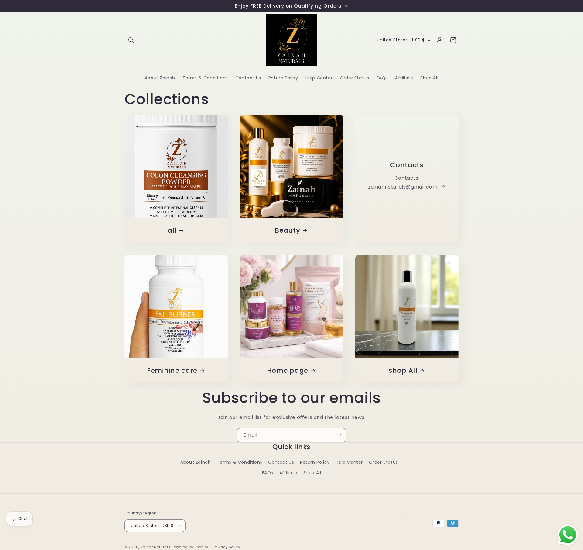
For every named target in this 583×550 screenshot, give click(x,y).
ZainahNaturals (156, 547)
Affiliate (288, 473)
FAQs (267, 473)
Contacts (407, 165)
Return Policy (315, 462)
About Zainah (195, 462)
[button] (131, 40)
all (172, 230)
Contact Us (281, 462)
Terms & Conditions (239, 462)
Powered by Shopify (190, 547)
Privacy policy (227, 546)
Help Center (349, 462)
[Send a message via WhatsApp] (568, 535)
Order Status (383, 462)
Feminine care (172, 370)
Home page (287, 370)
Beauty (287, 230)
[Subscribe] (339, 435)
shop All (403, 370)
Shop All (312, 473)
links (302, 446)
